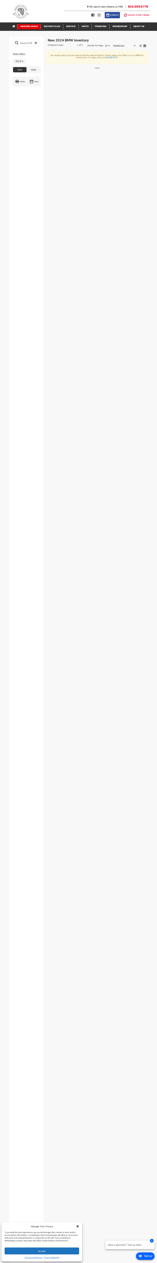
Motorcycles (52, 26)
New (19, 69)
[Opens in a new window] (93, 15)
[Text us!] (145, 1257)
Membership (120, 26)
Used (33, 69)
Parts (85, 26)
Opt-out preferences (33, 1257)
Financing (100, 26)
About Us (138, 26)
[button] (77, 1226)
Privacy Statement (51, 1257)
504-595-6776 (111, 57)
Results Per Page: (96, 45)
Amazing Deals (29, 26)
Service (71, 26)
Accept (42, 1251)
